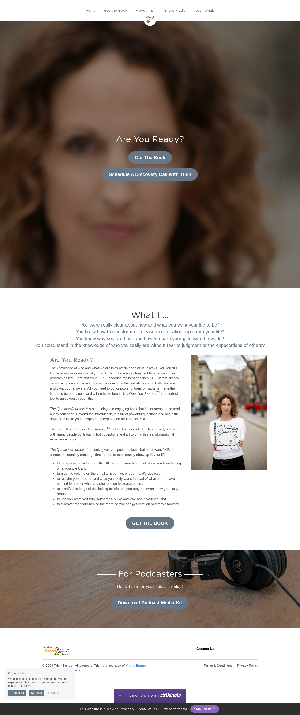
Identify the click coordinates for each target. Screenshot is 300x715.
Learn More (26, 685)
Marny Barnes (136, 665)
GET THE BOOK (150, 523)
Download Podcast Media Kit (150, 602)
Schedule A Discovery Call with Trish (150, 174)
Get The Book (150, 157)
